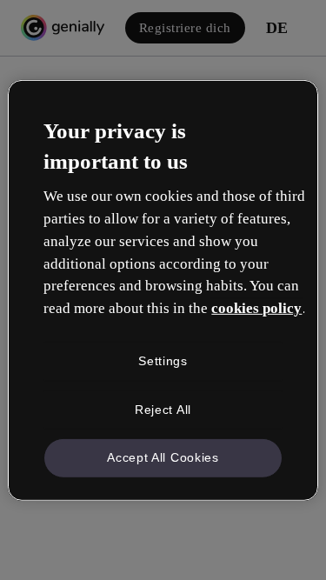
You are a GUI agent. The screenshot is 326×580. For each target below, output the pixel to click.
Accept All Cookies (163, 457)
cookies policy (256, 308)
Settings (163, 361)
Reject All (163, 409)
